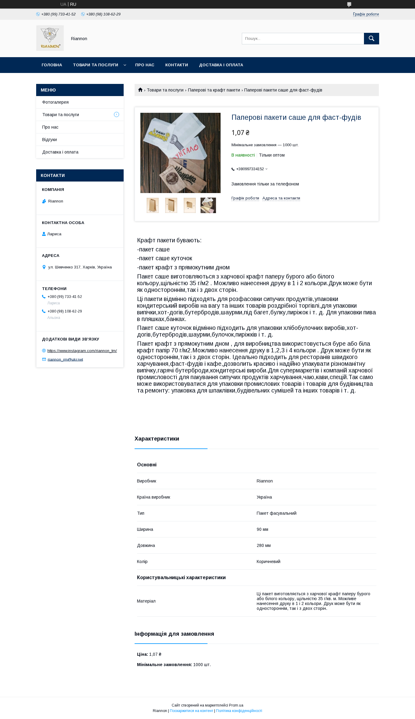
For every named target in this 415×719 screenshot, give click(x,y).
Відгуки (49, 139)
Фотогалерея (55, 102)
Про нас (144, 65)
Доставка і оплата (221, 65)
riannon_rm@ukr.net (65, 359)
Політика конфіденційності (239, 711)
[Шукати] (371, 38)
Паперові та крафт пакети (214, 90)
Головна (52, 65)
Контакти (176, 65)
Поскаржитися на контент (191, 711)
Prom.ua (236, 705)
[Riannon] (50, 49)
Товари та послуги (95, 65)
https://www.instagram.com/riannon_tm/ (82, 350)
